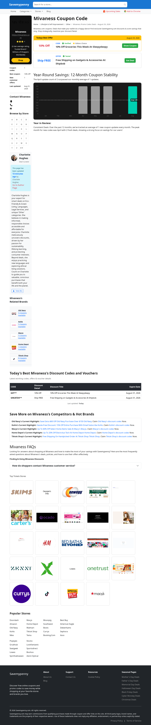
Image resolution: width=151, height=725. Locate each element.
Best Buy (64, 620)
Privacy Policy (117, 720)
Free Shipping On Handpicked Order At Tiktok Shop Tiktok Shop (71, 436)
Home (13, 11)
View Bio (18, 291)
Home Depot (32, 624)
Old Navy (14, 627)
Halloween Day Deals (131, 688)
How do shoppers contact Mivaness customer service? (43, 465)
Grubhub (14, 644)
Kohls (12, 631)
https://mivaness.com (20, 36)
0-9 (21, 148)
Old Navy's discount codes (110, 421)
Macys (29, 620)
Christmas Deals (129, 699)
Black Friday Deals (130, 692)
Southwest (48, 624)
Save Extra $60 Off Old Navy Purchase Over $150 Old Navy (66, 421)
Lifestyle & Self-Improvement (52, 24)
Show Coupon (130, 45)
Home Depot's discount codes (115, 432)
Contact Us (71, 677)
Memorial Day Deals (131, 684)
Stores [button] (38, 11)
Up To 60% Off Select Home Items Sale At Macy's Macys (61, 429)
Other (68, 24)
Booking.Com (49, 635)
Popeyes (13, 641)
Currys (46, 631)
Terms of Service (134, 720)
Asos (62, 635)
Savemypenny (19, 4)
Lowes (12, 652)
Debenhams (65, 627)
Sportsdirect (32, 648)
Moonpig (47, 620)
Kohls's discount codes (119, 425)
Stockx (29, 641)
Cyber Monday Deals (131, 696)
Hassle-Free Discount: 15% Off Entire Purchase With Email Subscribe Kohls (70, 425)
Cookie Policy (94, 677)
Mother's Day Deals (130, 677)
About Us (47, 677)
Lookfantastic (33, 644)
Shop (20, 60)
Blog (49, 11)
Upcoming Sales (113, 11)
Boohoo (30, 652)
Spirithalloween (17, 656)
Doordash (14, 620)
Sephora (64, 631)
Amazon (13, 624)
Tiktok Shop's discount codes (119, 436)
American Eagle (67, 624)
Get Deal (130, 60)
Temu (29, 635)
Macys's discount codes (103, 429)
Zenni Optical (32, 656)
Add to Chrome (133, 11)
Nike (12, 635)
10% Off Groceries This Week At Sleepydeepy (82, 46)
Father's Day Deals (130, 680)
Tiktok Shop (32, 631)
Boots (45, 627)
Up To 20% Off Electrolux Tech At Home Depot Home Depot (69, 432)
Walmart (30, 627)
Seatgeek (14, 648)
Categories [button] (25, 11)
